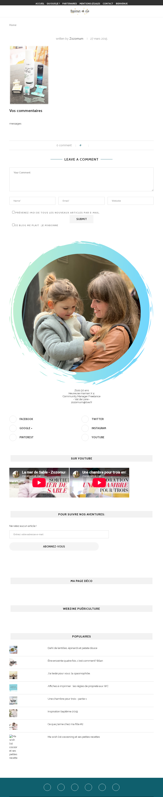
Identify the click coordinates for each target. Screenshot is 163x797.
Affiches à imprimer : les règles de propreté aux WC (78, 686)
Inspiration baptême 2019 (63, 711)
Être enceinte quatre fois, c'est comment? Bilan (75, 660)
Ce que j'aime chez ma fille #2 (65, 724)
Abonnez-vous (54, 546)
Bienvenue (122, 3)
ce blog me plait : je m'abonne (36, 225)
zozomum (76, 38)
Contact (108, 3)
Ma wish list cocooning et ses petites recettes (74, 736)
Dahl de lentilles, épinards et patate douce (72, 648)
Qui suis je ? (53, 3)
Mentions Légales (90, 3)
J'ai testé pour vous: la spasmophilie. (69, 673)
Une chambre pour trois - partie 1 (67, 698)
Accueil (40, 3)
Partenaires (69, 3)
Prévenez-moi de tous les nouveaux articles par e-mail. (57, 212)
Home (12, 25)
